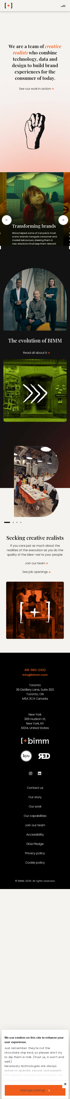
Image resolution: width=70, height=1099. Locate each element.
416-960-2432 (35, 670)
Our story (35, 797)
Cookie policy (35, 862)
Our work (35, 806)
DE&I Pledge (35, 844)
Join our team (35, 563)
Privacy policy (35, 853)
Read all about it (35, 353)
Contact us (35, 788)
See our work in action (35, 89)
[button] (28, 253)
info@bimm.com (35, 675)
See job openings (35, 572)
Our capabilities (35, 816)
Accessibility (35, 834)
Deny (67, 1086)
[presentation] (7, 220)
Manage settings (33, 1090)
